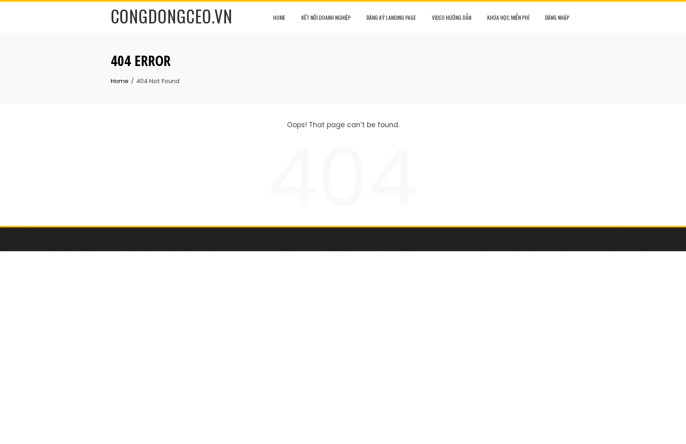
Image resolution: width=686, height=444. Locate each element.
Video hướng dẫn (451, 17)
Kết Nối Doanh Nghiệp (326, 17)
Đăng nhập (557, 17)
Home (279, 17)
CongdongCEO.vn (172, 16)
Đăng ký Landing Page (391, 17)
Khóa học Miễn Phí (508, 17)
